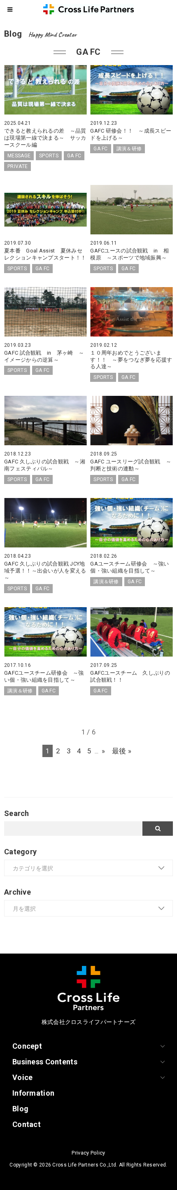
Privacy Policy (88, 1153)
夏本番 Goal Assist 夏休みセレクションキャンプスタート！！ (48, 254)
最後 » (121, 751)
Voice (22, 1077)
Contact (26, 1124)
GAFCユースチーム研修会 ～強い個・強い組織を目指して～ (44, 676)
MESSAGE (18, 156)
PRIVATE (17, 166)
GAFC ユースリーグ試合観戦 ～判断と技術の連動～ (130, 465)
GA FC (74, 156)
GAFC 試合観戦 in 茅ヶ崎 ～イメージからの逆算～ (44, 356)
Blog (20, 1108)
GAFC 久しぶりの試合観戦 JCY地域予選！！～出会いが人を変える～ (45, 571)
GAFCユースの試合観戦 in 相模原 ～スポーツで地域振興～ (129, 254)
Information (33, 1093)
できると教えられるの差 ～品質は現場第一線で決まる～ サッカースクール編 (45, 138)
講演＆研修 (129, 149)
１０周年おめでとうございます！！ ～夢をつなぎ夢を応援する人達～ (131, 360)
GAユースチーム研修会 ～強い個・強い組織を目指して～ (129, 567)
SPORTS (48, 156)
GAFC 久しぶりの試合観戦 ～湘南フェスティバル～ (44, 465)
